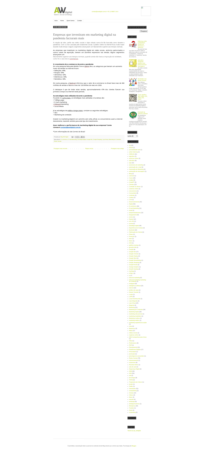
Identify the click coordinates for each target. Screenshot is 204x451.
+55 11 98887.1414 (112, 11)
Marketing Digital (134, 312)
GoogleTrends (133, 264)
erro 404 (131, 221)
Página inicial (89, 148)
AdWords (131, 154)
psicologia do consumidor (136, 356)
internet (131, 288)
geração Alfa (132, 247)
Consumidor (132, 193)
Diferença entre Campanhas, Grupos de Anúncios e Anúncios (142, 44)
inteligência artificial (135, 285)
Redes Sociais (57, 141)
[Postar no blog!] (78, 137)
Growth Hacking (133, 269)
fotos (130, 238)
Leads (131, 294)
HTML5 (131, 273)
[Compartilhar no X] (80, 137)
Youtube (131, 408)
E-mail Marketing (72, 139)
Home (62, 20)
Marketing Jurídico (134, 318)
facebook (131, 230)
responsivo (132, 362)
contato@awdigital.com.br (99, 11)
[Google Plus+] (136, 11)
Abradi (131, 147)
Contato (79, 20)
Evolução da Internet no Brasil (143, 112)
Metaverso (132, 328)
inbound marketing (134, 277)
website (131, 399)
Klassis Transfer (133, 292)
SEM (130, 371)
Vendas (131, 393)
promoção (132, 354)
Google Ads (89, 139)
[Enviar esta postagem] (72, 137)
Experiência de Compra (136, 228)
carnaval (131, 176)
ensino (131, 217)
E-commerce (64, 139)
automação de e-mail (135, 167)
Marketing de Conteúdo (115, 139)
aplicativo (132, 160)
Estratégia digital (81, 139)
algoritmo (132, 156)
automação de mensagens (136, 171)
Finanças (131, 236)
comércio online (133, 189)
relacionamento (133, 360)
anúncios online (133, 158)
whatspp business (134, 404)
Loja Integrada (133, 301)
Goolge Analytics (134, 267)
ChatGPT (131, 182)
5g (130, 145)
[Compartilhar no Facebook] (82, 137)
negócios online (133, 335)
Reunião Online (133, 365)
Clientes (131, 184)
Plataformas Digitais (135, 349)
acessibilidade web (134, 149)
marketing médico (134, 320)
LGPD (131, 296)
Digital (131, 204)
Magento (131, 305)
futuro (130, 241)
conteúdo (132, 195)
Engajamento (133, 215)
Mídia (130, 330)
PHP (130, 345)
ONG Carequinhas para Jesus (138, 337)
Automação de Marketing (136, 169)
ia (129, 275)
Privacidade (132, 351)
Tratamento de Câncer (135, 382)
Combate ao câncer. (135, 186)
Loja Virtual (105, 139)
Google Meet (133, 258)
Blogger (134, 446)
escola (131, 223)
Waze (130, 397)
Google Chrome (133, 254)
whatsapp (132, 401)
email (130, 210)
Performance (133, 343)
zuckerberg (132, 412)
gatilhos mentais (134, 245)
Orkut (130, 341)
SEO (130, 373)
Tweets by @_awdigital (134, 430)
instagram (132, 283)
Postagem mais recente (60, 148)
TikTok (131, 380)
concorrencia (133, 191)
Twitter (131, 386)
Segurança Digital (134, 369)
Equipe (131, 219)
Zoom (130, 410)
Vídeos (131, 395)
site (130, 375)
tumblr (131, 384)
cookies (131, 197)
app (130, 163)
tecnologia (132, 377)
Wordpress (132, 406)
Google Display (133, 256)
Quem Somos (70, 20)
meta (130, 326)
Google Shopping (97, 139)
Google (131, 249)
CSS (130, 199)
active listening (133, 152)
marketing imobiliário (135, 316)
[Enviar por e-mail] (76, 137)
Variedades (132, 388)
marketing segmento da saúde (138, 322)
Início (56, 20)
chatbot (131, 180)
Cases (131, 178)
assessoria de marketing (136, 165)
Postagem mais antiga (117, 148)
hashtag (131, 271)
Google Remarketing (135, 260)
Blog (130, 173)
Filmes (131, 234)
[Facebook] (127, 11)
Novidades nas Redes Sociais (142, 79)
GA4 (130, 243)
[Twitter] (132, 11)
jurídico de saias (134, 290)
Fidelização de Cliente (135, 232)
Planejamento (133, 347)
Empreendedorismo (135, 212)
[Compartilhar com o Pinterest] (84, 137)
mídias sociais (133, 333)
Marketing (132, 307)
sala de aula (132, 367)
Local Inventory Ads (134, 298)
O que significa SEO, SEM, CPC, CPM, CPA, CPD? (143, 97)
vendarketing (133, 390)
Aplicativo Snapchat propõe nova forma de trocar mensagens (142, 63)
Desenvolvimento (134, 202)
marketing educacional (135, 314)
